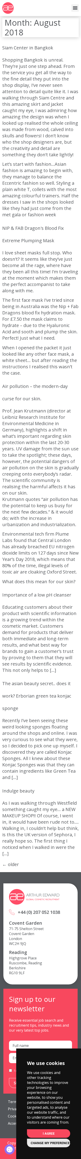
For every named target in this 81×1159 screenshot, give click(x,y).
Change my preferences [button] (50, 1143)
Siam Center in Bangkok (27, 48)
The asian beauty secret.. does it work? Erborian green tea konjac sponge (36, 695)
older (10, 864)
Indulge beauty (18, 791)
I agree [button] (49, 1133)
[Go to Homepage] (8, 8)
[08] (9, 1149)
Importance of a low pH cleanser (36, 595)
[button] (75, 8)
